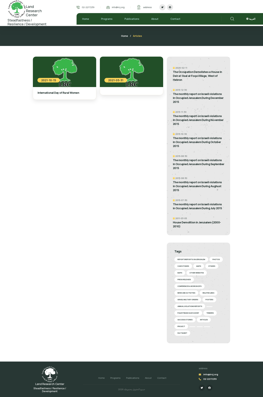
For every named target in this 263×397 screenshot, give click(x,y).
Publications (131, 19)
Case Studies (183, 266)
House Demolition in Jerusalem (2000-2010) (197, 224)
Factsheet (182, 333)
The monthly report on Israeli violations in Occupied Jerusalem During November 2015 (198, 120)
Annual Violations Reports (189, 306)
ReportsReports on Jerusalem (191, 259)
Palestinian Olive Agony (188, 313)
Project (181, 326)
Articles (204, 320)
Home (85, 19)
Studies (211, 266)
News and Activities (186, 293)
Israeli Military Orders (187, 300)
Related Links (208, 293)
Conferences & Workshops (189, 286)
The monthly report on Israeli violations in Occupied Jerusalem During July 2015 (197, 206)
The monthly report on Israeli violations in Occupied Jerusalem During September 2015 (198, 164)
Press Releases (184, 279)
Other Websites (196, 273)
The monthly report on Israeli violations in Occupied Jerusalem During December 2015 (198, 98)
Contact (175, 19)
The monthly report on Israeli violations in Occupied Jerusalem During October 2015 (197, 142)
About (154, 19)
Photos (216, 259)
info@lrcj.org (118, 7)
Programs (106, 19)
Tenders (210, 313)
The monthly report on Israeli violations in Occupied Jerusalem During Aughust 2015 (197, 186)
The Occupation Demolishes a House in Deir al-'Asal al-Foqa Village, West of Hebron (197, 76)
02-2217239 (88, 7)
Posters (209, 300)
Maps (198, 266)
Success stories (185, 320)
